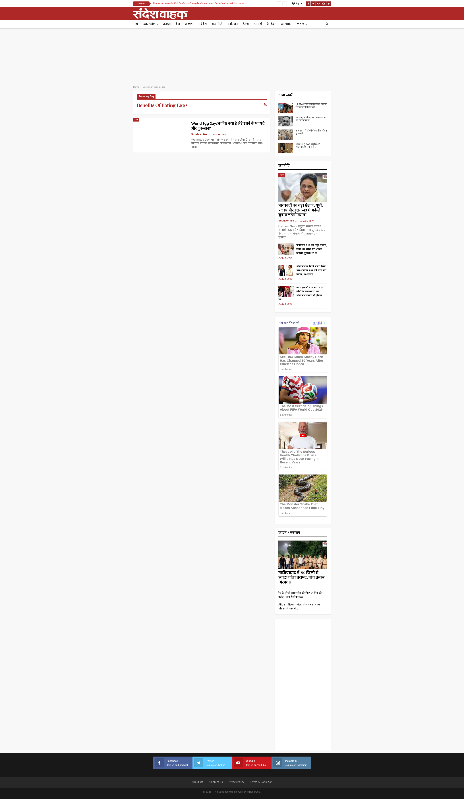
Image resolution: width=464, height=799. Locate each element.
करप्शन (189, 24)
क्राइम (167, 24)
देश (178, 24)
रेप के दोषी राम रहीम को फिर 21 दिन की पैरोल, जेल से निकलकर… (300, 595)
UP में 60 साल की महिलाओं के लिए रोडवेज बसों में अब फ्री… (311, 106)
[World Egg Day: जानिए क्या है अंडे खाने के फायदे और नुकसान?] (160, 135)
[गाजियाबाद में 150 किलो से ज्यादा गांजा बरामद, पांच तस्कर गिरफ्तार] (302, 555)
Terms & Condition (261, 782)
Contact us (216, 782)
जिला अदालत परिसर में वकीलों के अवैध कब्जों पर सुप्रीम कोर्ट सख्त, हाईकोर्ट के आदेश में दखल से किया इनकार (198, 3)
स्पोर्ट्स (257, 24)
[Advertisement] (232, 55)
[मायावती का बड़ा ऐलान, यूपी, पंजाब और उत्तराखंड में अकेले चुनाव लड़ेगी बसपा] (302, 187)
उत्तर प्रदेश (149, 24)
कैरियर (271, 24)
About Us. (198, 782)
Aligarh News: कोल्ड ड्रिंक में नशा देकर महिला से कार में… (299, 607)
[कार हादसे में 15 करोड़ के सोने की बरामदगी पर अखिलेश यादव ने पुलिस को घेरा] (286, 291)
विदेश (203, 24)
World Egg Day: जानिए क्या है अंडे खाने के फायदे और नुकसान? (228, 126)
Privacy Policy (236, 782)
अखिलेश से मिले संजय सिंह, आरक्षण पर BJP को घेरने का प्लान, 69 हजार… (311, 270)
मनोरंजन (232, 24)
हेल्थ (245, 24)
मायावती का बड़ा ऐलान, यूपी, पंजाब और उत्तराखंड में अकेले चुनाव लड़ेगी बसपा (300, 210)
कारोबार (286, 24)
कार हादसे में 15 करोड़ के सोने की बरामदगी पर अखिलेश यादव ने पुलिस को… (300, 293)
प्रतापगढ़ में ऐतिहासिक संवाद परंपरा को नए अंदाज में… (311, 119)
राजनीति (217, 24)
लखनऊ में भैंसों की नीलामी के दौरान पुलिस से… (311, 132)
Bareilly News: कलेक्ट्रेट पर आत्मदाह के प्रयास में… (308, 145)
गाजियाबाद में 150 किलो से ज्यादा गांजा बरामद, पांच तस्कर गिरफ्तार (301, 578)
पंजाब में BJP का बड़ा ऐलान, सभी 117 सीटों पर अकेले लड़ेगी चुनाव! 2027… (311, 249)
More (300, 24)
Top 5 (282, 175)
